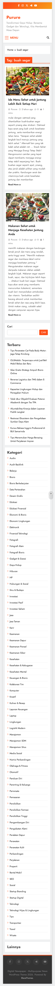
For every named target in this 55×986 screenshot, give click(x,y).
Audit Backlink (16, 464)
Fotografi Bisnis (17, 552)
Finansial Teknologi (19, 533)
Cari (9, 326)
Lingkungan (15, 722)
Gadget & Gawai (18, 558)
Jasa (11, 615)
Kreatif (13, 696)
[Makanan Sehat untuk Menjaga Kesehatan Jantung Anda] (27, 207)
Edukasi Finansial (18, 508)
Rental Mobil (16, 872)
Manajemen (15, 734)
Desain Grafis (16, 496)
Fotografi (14, 540)
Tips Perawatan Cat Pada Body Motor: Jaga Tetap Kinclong (28, 352)
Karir (12, 627)
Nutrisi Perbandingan (20, 759)
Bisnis (12, 477)
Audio (13, 458)
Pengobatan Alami (18, 828)
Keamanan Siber (17, 653)
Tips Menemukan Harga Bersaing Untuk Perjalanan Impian (26, 439)
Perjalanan (15, 860)
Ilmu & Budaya (17, 590)
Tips (12, 916)
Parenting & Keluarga (20, 784)
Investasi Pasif (16, 602)
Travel (12, 929)
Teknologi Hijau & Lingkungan (24, 910)
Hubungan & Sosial (19, 584)
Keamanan (15, 634)
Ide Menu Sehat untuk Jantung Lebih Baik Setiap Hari (27, 102)
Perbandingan (16, 853)
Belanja (13, 470)
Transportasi (15, 923)
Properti (13, 866)
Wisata (13, 935)
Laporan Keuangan (19, 709)
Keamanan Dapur (18, 640)
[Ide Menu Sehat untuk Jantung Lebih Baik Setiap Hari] (27, 81)
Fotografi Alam (17, 546)
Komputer (14, 690)
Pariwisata (14, 791)
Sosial (12, 885)
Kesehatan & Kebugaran (21, 665)
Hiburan (14, 571)
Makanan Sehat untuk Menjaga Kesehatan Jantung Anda (25, 230)
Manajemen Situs (18, 747)
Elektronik (14, 527)
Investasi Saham (17, 609)
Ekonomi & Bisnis (18, 514)
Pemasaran (15, 797)
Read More (13, 184)
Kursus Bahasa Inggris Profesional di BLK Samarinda (27, 429)
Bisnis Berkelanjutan (19, 483)
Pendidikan (15, 803)
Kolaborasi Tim (17, 684)
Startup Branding (18, 891)
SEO (12, 879)
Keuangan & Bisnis (19, 678)
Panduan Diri (16, 778)
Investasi (14, 596)
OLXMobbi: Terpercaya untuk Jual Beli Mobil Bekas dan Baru (28, 362)
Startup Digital (16, 897)
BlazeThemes (27, 977)
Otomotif (14, 772)
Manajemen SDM (18, 740)
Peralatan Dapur (17, 835)
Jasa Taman (15, 621)
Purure (13, 17)
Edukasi (13, 502)
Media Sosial (16, 753)
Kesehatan (14, 92)
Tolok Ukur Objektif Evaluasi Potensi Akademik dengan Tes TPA (27, 400)
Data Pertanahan (17, 489)
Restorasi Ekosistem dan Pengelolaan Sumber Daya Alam (28, 420)
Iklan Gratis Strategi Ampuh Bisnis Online (26, 371)
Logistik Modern (17, 728)
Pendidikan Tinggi (19, 816)
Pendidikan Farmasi (19, 810)
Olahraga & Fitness (19, 766)
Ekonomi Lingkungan (20, 521)
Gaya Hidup (16, 565)
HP (11, 577)
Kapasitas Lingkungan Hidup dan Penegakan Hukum (26, 391)
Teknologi (14, 904)
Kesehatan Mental (18, 671)
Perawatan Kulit (17, 847)
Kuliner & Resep (17, 703)
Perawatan (14, 841)
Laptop (13, 715)
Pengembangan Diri (19, 822)
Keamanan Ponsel (18, 646)
